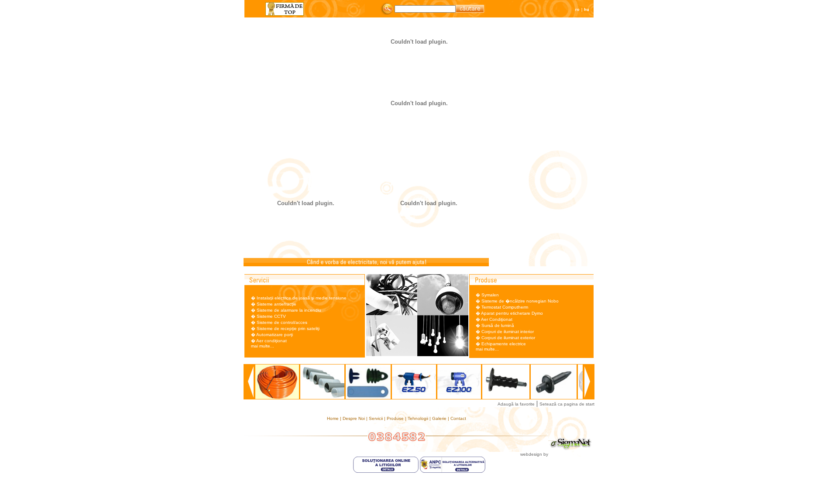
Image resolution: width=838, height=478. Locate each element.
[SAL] (452, 471)
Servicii (376, 418)
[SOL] (386, 471)
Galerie (440, 418)
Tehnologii (418, 418)
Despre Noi (354, 418)
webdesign (531, 454)
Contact (458, 418)
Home (333, 418)
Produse (396, 418)
